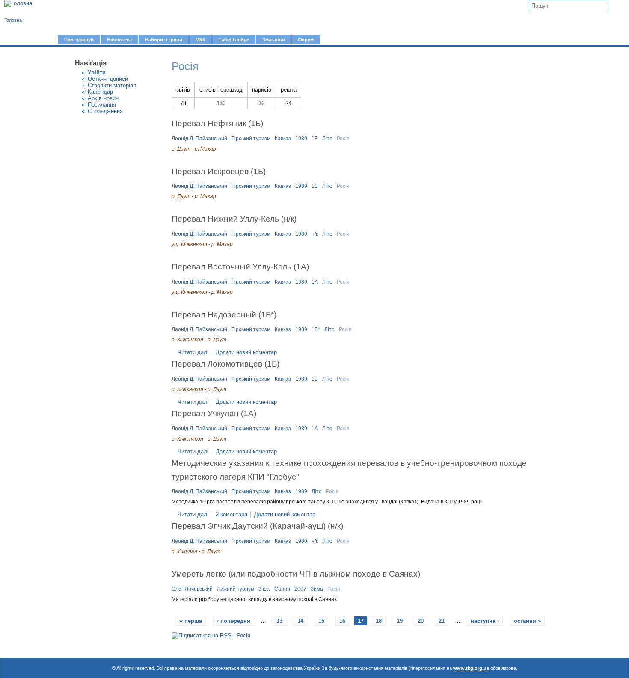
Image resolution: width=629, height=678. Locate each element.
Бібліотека (119, 39)
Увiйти (97, 72)
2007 (300, 589)
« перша (191, 621)
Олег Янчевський (192, 589)
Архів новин (103, 98)
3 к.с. (264, 589)
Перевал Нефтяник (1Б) (217, 123)
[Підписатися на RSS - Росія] (211, 635)
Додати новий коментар (246, 352)
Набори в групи (163, 39)
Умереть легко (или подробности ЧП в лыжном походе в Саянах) (296, 573)
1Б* (316, 329)
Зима (317, 589)
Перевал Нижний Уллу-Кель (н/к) (234, 218)
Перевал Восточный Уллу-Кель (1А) (240, 266)
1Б (315, 139)
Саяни (282, 589)
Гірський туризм (250, 139)
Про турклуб (79, 39)
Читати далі (193, 352)
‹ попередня (233, 621)
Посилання (102, 104)
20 (421, 621)
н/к (315, 234)
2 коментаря (231, 514)
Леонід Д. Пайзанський (199, 139)
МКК (200, 39)
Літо (327, 139)
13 (279, 621)
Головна (13, 20)
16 (342, 621)
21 (442, 621)
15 (321, 621)
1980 (301, 541)
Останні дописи (108, 79)
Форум (306, 39)
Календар (100, 92)
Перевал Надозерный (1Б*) (224, 314)
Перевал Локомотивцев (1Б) (225, 363)
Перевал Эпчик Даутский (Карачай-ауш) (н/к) (257, 525)
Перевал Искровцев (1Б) (219, 171)
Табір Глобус (234, 39)
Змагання (273, 39)
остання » (527, 621)
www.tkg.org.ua (471, 668)
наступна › (485, 621)
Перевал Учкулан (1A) (214, 413)
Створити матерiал (112, 85)
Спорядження (105, 111)
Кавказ (283, 139)
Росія (343, 139)
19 (400, 621)
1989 (301, 139)
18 (379, 621)
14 (300, 621)
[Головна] (18, 3)
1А (315, 282)
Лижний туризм (235, 589)
